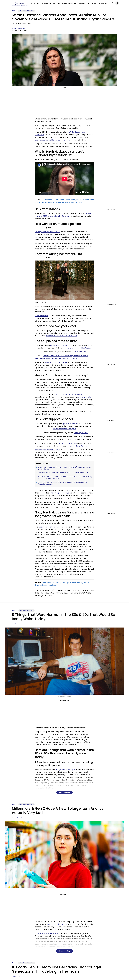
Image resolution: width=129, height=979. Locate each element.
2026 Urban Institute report (48, 933)
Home (14, 11)
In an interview (41, 316)
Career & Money (92, 3)
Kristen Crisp (16, 976)
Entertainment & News (65, 3)
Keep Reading (64, 792)
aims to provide (84, 397)
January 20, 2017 (81, 433)
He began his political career (47, 232)
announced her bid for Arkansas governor (53, 140)
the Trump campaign (67, 443)
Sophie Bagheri (17, 624)
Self (50, 3)
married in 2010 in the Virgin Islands (61, 336)
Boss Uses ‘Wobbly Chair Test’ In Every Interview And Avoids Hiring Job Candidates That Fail (65, 477)
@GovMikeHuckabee (59, 345)
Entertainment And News (26, 11)
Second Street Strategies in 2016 (70, 394)
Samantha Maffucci (18, 28)
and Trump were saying (60, 493)
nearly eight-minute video (50, 527)
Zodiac (36, 3)
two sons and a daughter (55, 362)
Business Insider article (56, 924)
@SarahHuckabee (71, 423)
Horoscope (44, 3)
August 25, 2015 (81, 352)
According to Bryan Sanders (47, 450)
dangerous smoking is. (66, 769)
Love (31, 3)
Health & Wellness (80, 3)
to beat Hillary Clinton (77, 446)
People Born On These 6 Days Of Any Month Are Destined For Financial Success (63, 483)
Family (55, 3)
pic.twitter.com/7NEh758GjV (78, 348)
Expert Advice (103, 3)
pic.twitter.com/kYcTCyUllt (64, 429)
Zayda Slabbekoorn (18, 818)
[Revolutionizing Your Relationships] (20, 3)
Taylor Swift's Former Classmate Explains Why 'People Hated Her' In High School (64, 468)
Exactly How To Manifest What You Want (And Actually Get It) (63, 473)
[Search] (112, 3)
